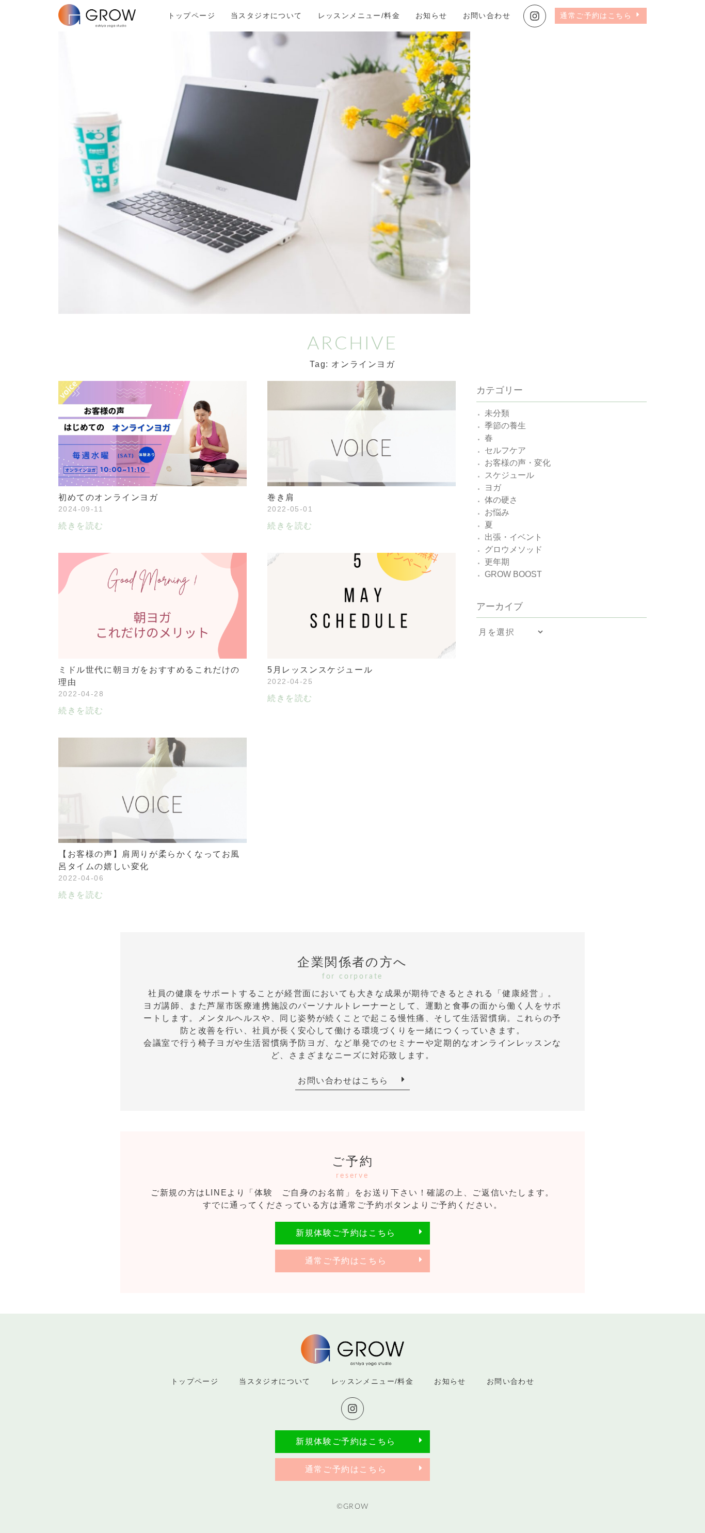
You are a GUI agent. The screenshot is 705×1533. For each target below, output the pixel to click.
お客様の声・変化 (518, 462)
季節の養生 (505, 425)
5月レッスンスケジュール (320, 669)
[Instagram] (534, 16)
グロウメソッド (513, 549)
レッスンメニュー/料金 (359, 15)
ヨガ (493, 487)
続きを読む (81, 525)
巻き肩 (281, 497)
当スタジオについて (266, 15)
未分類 (497, 413)
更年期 (497, 561)
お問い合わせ (486, 15)
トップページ (191, 15)
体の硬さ (501, 500)
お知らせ (431, 15)
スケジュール (509, 475)
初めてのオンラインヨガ (108, 497)
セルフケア (505, 450)
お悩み (497, 512)
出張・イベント (513, 537)
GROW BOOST (513, 574)
